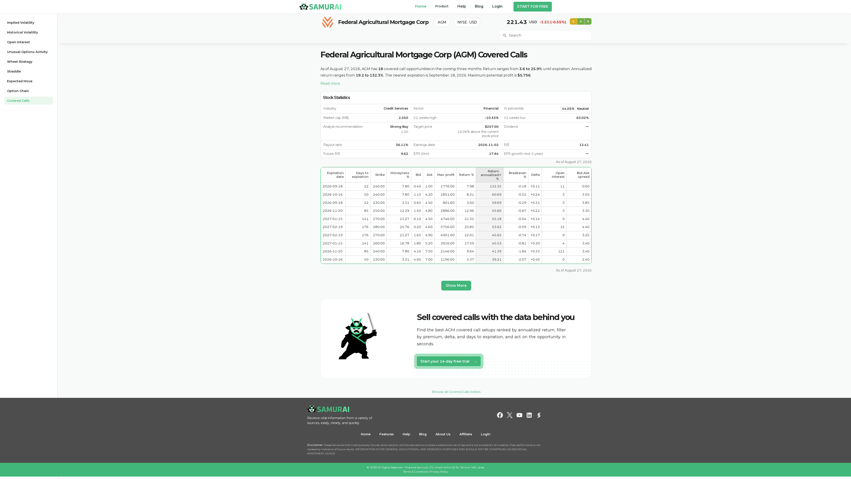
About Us (443, 434)
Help (406, 434)
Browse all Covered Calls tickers (456, 392)
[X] (510, 415)
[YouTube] (519, 415)
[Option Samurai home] (320, 6)
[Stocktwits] (539, 415)
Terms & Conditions (415, 471)
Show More (456, 285)
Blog (423, 434)
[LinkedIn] (529, 415)
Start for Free (532, 6)
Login (485, 434)
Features (386, 434)
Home (366, 434)
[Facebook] (500, 415)
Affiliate (465, 434)
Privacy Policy (439, 471)
